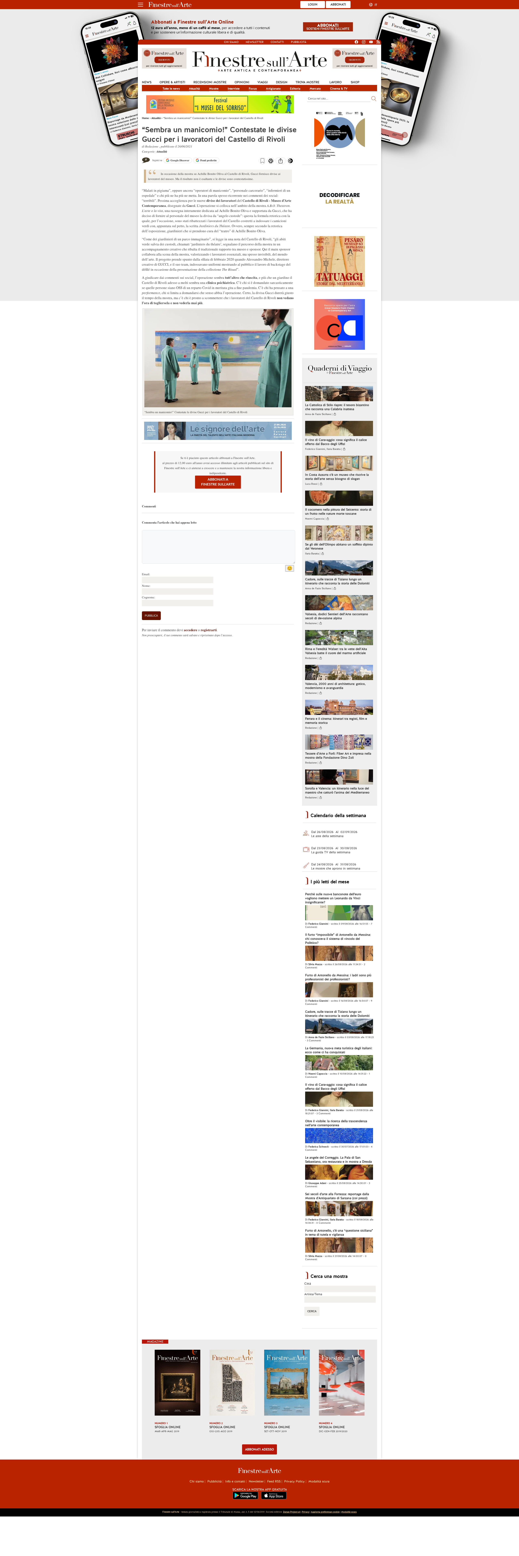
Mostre (214, 88)
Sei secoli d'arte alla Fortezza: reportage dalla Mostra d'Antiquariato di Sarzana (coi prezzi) (337, 1196)
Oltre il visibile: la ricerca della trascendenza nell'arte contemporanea (336, 1123)
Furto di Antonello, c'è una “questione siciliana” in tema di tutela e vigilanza (339, 1233)
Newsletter (255, 42)
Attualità (194, 88)
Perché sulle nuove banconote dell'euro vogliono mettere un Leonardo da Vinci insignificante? (333, 898)
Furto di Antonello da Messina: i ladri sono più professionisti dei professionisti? (338, 977)
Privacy (305, 1511)
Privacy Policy (294, 1481)
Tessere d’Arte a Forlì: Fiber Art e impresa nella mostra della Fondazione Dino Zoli (338, 756)
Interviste (234, 88)
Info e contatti (235, 1481)
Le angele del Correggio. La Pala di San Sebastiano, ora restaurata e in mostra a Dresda (338, 1160)
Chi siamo (231, 42)
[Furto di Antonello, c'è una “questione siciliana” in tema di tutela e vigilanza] (339, 1245)
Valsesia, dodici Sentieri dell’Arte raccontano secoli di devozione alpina (336, 616)
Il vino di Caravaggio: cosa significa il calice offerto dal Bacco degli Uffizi (336, 442)
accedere (190, 629)
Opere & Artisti (172, 82)
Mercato (315, 88)
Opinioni (242, 82)
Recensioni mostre (209, 82)
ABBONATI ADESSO (259, 1449)
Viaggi (262, 82)
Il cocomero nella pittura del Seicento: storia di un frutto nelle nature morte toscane (338, 512)
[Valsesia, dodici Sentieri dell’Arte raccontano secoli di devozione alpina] (339, 603)
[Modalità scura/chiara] (290, 162)
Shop (355, 82)
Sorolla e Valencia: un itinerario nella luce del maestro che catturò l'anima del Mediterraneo (337, 790)
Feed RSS (274, 1481)
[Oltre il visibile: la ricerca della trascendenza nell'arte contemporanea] (339, 1136)
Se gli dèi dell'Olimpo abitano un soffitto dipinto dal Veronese (339, 546)
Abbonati (338, 4)
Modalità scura (318, 1481)
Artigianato (273, 88)
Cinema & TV (338, 88)
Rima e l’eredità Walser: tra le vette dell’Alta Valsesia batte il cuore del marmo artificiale (336, 651)
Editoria (295, 88)
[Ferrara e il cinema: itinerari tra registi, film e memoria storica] (339, 708)
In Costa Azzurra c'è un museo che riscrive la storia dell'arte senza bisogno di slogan (337, 477)
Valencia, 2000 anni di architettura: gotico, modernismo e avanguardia (335, 686)
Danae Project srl (291, 1511)
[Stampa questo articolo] (270, 161)
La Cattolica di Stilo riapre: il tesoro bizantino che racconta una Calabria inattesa (337, 407)
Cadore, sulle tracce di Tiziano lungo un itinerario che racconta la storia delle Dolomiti (337, 581)
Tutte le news (171, 88)
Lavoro (335, 82)
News (146, 82)
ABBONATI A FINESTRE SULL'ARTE (218, 482)
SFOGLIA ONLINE (167, 1427)
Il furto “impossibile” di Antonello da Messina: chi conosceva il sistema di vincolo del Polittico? (338, 939)
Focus (253, 88)
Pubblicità (298, 42)
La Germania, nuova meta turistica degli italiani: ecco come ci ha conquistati (338, 1050)
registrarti (209, 629)
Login (312, 4)
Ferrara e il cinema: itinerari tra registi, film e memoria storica (336, 721)
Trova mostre (307, 82)
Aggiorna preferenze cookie (325, 1511)
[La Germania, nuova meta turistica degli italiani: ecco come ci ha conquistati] (339, 1063)
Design (281, 82)
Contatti (277, 42)
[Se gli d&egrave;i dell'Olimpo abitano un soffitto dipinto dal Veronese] (339, 533)
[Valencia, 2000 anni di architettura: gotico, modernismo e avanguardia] (339, 673)
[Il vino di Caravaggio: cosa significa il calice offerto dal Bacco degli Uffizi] (339, 429)
